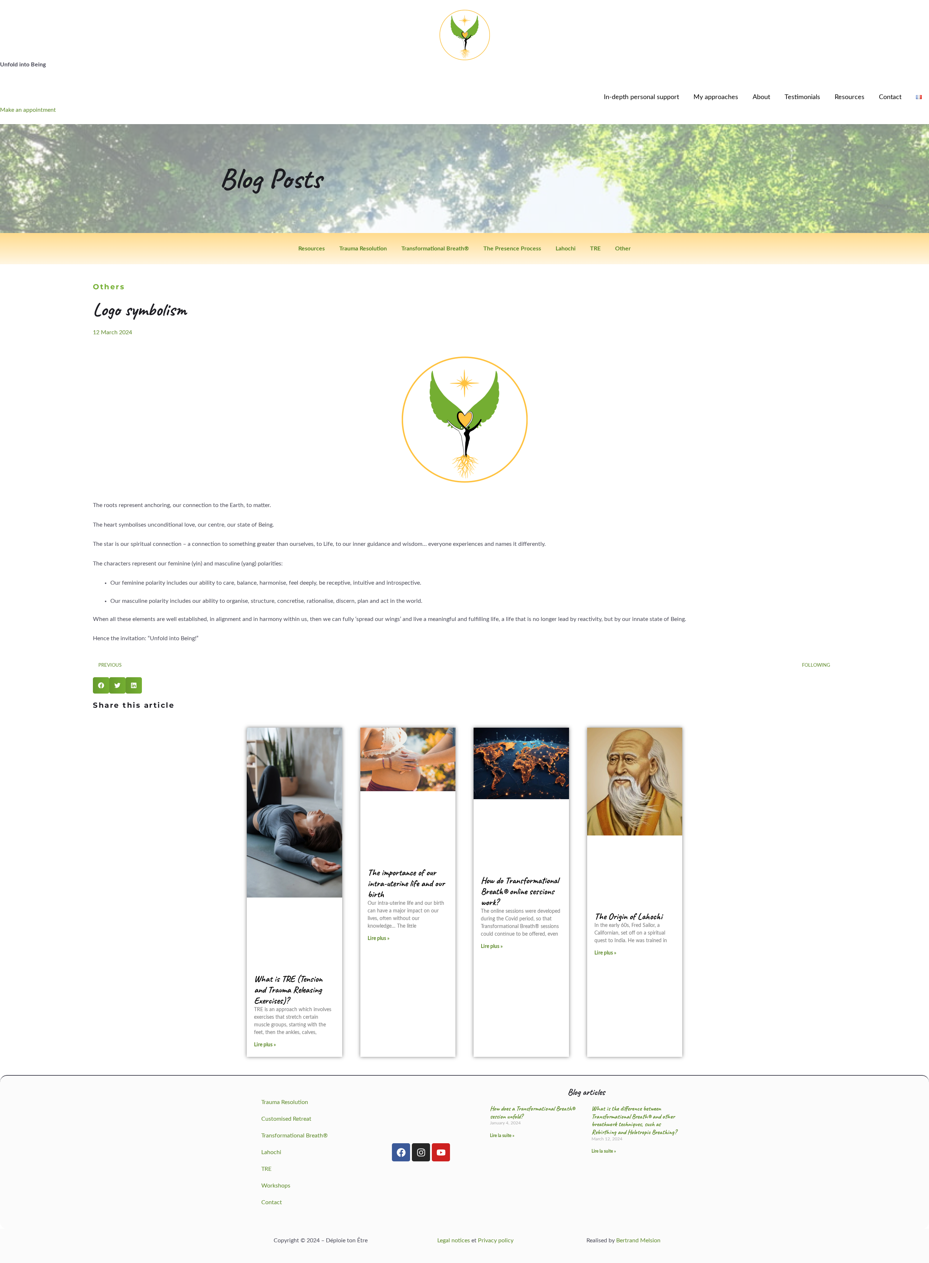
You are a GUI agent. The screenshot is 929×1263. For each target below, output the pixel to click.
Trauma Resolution (363, 249)
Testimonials (802, 97)
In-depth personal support (641, 97)
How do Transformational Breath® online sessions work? (519, 891)
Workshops (275, 1186)
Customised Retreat (286, 1119)
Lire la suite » (502, 1135)
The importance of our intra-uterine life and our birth (406, 883)
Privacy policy (495, 1240)
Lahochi (566, 249)
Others (109, 286)
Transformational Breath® (435, 249)
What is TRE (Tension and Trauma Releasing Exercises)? (288, 989)
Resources (849, 97)
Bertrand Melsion (638, 1240)
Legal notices (453, 1240)
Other (623, 249)
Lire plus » (265, 1044)
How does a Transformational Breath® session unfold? (532, 1112)
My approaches (715, 97)
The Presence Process (512, 249)
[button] (101, 685)
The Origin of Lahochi (628, 916)
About (761, 97)
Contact (890, 97)
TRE (595, 249)
